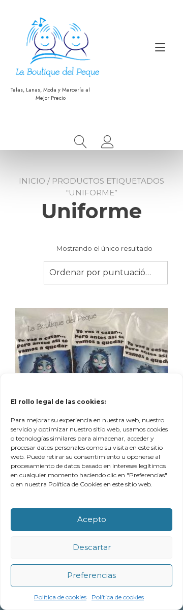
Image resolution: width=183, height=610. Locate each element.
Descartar (92, 547)
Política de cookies (60, 597)
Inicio (32, 181)
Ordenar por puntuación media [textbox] (105, 272)
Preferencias (91, 575)
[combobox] (106, 272)
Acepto (91, 519)
